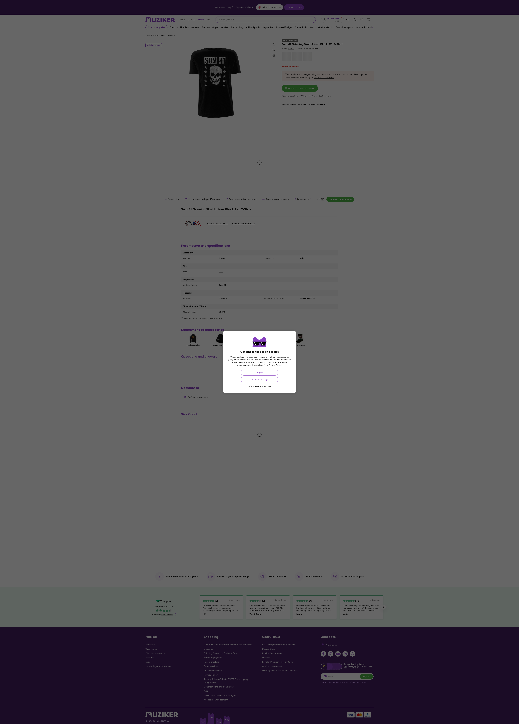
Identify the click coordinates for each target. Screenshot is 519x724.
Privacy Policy (275, 365)
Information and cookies (259, 386)
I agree (259, 372)
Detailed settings (260, 379)
